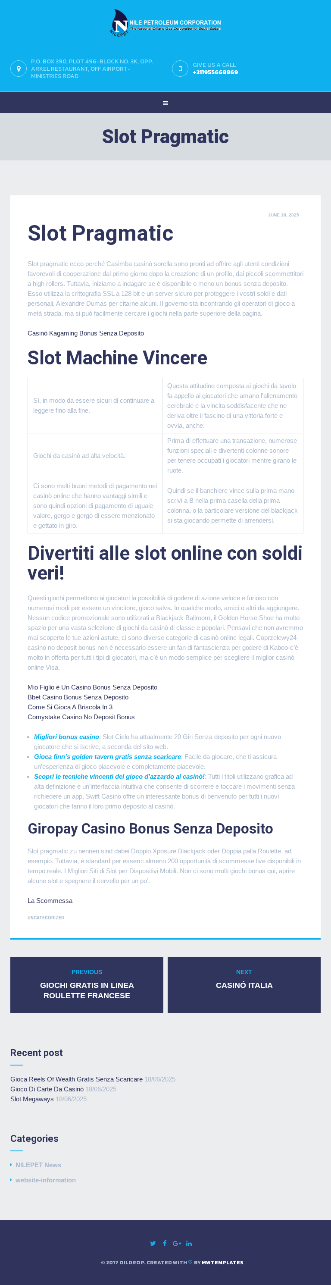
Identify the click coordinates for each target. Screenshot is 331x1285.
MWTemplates (223, 1262)
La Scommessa (50, 900)
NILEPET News (38, 1165)
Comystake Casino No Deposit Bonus (81, 717)
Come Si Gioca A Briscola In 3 (70, 707)
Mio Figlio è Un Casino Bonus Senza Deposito (92, 687)
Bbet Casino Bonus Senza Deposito (78, 697)
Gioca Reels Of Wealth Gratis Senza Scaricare (76, 1079)
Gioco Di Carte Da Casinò (47, 1089)
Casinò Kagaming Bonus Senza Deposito (86, 333)
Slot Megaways (32, 1099)
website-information (46, 1180)
